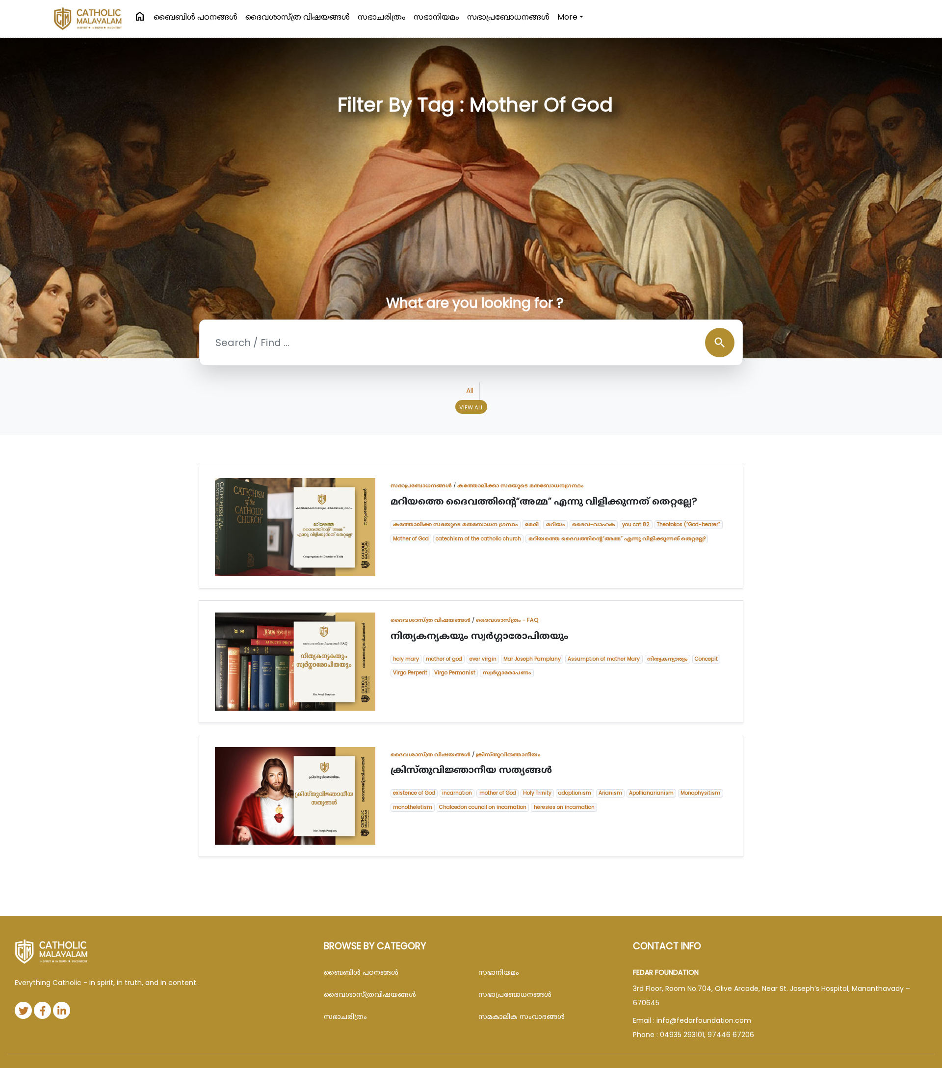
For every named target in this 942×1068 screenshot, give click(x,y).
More (567, 17)
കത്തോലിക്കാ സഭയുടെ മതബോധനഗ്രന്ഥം (520, 485)
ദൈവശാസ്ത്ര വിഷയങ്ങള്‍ (297, 17)
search (720, 342)
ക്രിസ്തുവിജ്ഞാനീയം (508, 754)
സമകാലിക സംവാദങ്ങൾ (521, 1016)
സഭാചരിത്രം (382, 17)
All (469, 391)
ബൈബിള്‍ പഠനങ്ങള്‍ (195, 17)
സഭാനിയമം (436, 17)
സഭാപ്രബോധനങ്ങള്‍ (508, 17)
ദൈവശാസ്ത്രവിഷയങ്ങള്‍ (370, 994)
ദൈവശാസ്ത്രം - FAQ (507, 620)
